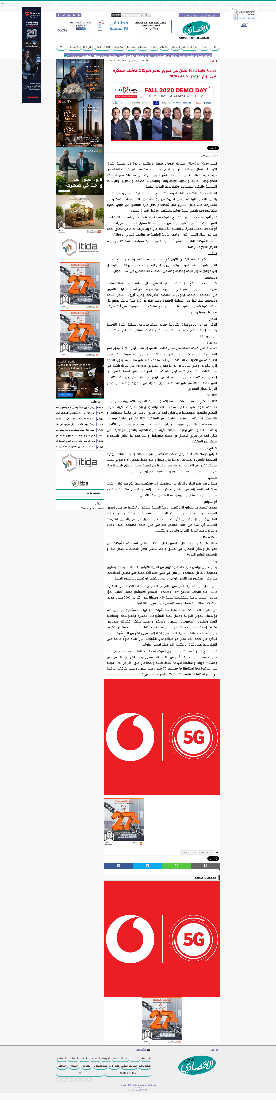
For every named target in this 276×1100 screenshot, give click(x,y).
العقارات (164, 46)
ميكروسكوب (74, 46)
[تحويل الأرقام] (244, 27)
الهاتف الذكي (103, 46)
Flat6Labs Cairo (205, 853)
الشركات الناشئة (188, 853)
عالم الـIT (88, 46)
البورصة (176, 46)
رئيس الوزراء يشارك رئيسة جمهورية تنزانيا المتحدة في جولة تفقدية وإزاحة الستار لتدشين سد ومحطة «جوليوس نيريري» (177, 55)
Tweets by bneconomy (92, 508)
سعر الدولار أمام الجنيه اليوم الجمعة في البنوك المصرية (67, 441)
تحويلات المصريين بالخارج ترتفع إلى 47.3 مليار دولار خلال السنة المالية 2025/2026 (55, 447)
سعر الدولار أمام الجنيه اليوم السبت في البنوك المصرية (67, 436)
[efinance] (31, 102)
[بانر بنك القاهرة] (80, 286)
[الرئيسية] (215, 47)
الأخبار (204, 46)
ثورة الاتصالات (190, 46)
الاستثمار (131, 46)
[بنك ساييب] (80, 123)
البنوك (153, 46)
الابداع (212, 61)
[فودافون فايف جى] (162, 738)
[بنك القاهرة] (80, 79)
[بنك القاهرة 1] (124, 823)
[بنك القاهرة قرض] (80, 215)
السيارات (142, 46)
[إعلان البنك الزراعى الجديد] (80, 171)
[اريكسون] (80, 378)
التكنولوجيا (118, 46)
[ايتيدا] (80, 248)
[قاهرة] (80, 334)
